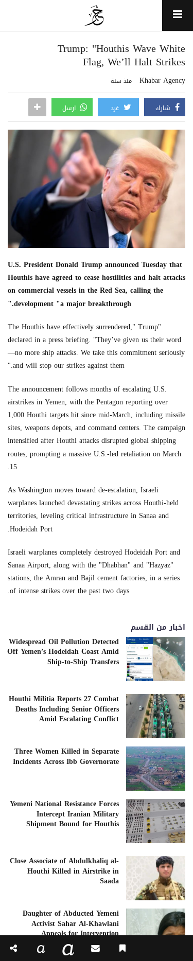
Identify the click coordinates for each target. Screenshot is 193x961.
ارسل (70, 108)
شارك (163, 108)
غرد (116, 108)
